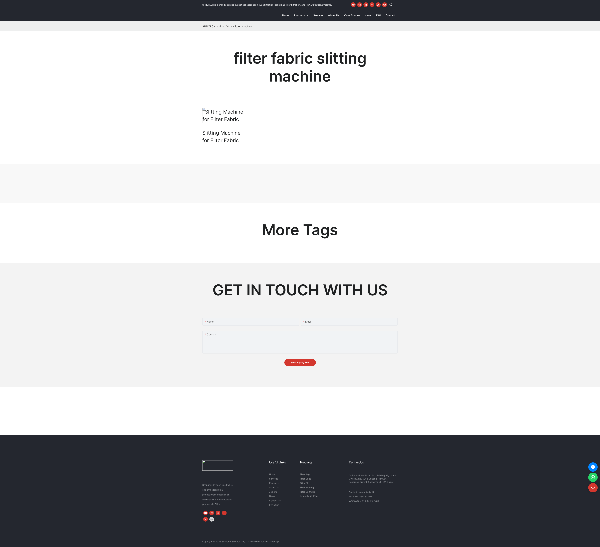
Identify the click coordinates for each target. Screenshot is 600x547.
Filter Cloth (305, 483)
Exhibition (274, 505)
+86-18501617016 (362, 496)
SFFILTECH (208, 26)
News (272, 496)
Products (273, 483)
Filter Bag (305, 474)
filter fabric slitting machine (235, 26)
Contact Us (275, 500)
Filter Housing (307, 487)
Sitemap (274, 541)
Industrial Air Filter (309, 496)
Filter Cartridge (307, 491)
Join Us (273, 491)
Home (272, 474)
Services (273, 478)
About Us (274, 487)
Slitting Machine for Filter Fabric (221, 136)
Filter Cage (305, 478)
